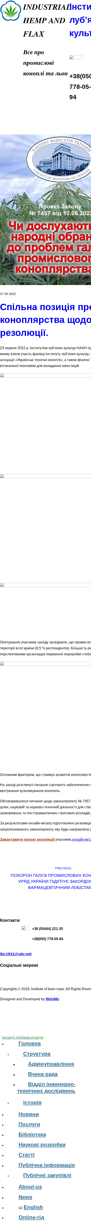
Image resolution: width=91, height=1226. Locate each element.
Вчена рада (43, 1074)
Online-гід (31, 1217)
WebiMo (52, 999)
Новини (29, 1114)
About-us (30, 1187)
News (25, 1197)
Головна (30, 1043)
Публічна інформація (47, 1165)
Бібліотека (32, 1134)
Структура (36, 1054)
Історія (32, 1102)
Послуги (29, 1124)
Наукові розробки (42, 1145)
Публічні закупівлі (47, 1175)
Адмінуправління (51, 1064)
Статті (27, 1155)
